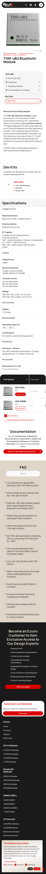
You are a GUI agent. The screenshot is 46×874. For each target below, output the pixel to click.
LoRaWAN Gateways (11, 824)
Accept (36, 869)
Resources (7, 738)
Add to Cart (20, 394)
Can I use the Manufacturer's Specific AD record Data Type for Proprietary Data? (22, 551)
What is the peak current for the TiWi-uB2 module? (22, 527)
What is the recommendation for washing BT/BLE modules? (22, 517)
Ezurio (6, 721)
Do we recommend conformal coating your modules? (21, 595)
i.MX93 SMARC (9, 804)
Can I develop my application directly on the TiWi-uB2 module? (23, 484)
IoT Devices (9, 819)
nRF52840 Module (10, 788)
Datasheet (12, 82)
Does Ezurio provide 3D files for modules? (21, 585)
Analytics (20, 865)
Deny (30, 869)
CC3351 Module (9, 762)
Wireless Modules (9, 53)
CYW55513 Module (10, 754)
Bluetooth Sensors (10, 835)
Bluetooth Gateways (11, 831)
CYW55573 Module (11, 750)
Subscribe (23, 713)
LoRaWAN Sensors (10, 828)
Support (6, 734)
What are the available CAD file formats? (21, 605)
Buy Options (20, 408)
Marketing (31, 865)
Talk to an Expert (23, 687)
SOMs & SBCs (10, 795)
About (5, 726)
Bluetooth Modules (27, 53)
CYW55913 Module (10, 758)
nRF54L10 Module (10, 784)
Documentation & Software (19, 90)
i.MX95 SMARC (9, 800)
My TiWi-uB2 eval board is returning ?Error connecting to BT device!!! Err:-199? (24, 539)
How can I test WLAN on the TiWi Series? (22, 562)
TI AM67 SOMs (9, 812)
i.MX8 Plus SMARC (10, 808)
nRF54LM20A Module (11, 780)
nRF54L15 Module (10, 776)
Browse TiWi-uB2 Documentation (21, 451)
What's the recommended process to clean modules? (23, 615)
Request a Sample (15, 86)
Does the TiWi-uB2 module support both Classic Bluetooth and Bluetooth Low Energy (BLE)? (23, 506)
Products (7, 730)
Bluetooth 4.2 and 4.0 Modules (14, 55)
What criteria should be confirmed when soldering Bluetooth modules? (23, 574)
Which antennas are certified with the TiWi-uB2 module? (23, 494)
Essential (10, 865)
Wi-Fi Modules (10, 745)
